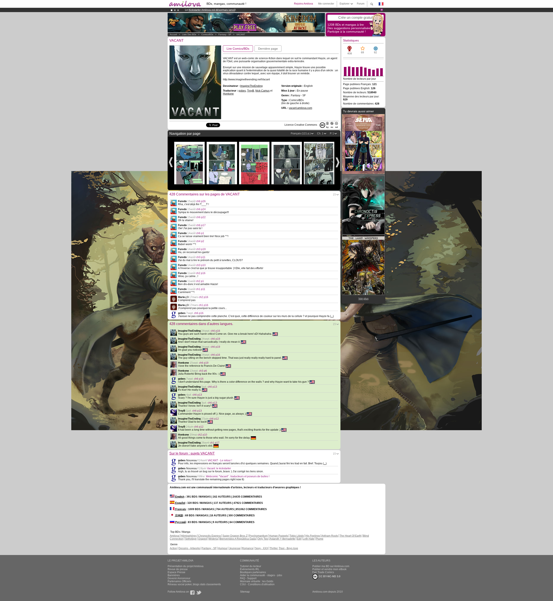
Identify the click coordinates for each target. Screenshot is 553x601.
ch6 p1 (200, 233)
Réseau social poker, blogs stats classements (194, 584)
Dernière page (268, 48)
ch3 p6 (203, 370)
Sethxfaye (191, 538)
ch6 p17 (201, 225)
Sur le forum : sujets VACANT (192, 453)
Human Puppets (278, 535)
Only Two (262, 538)
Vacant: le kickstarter (219, 468)
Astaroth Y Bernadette (282, 538)
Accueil (173, 34)
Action (173, 548)
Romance (247, 548)
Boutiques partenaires (253, 572)
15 (334, 194)
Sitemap (245, 591)
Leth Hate (308, 538)
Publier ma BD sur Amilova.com (330, 566)
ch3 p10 (201, 265)
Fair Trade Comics (323, 572)
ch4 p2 (200, 241)
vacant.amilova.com (300, 107)
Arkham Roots (329, 535)
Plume (319, 538)
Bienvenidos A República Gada (237, 538)
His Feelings (312, 535)
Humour (222, 548)
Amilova (174, 535)
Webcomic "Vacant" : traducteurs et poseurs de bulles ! (237, 476)
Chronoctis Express (209, 535)
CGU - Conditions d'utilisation (257, 584)
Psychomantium (258, 535)
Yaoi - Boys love (288, 548)
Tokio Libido (297, 535)
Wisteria (213, 538)
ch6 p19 (215, 338)
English (179, 496)
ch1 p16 (203, 305)
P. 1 (332, 133)
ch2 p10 (202, 434)
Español (180, 502)
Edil (299, 538)
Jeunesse (234, 548)
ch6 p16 (198, 313)
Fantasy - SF (224, 34)
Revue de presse (178, 569)
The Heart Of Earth (350, 535)
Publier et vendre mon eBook (329, 569)
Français (180, 509)
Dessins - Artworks (189, 548)
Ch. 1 (320, 133)
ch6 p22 (201, 217)
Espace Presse (176, 572)
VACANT (240, 34)
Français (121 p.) (301, 133)
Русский (180, 522)
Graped (202, 538)
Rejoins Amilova (303, 3)
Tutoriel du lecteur (250, 566)
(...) (332, 316)
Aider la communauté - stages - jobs (261, 575)
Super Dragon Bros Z (234, 535)
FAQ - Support (248, 578)
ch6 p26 (201, 201)
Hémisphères (189, 535)
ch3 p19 (201, 249)
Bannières (174, 575)
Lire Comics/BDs (238, 48)
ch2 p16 (200, 273)
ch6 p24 (201, 209)
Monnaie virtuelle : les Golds (256, 581)
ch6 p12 (214, 418)
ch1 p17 (214, 442)
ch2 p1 (200, 281)
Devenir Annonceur (179, 578)
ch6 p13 (212, 386)
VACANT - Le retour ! (220, 460)
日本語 (179, 515)
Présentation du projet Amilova (185, 566)
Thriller (274, 548)
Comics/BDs (207, 34)
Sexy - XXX (261, 548)
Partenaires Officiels (179, 581)
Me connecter (326, 3)
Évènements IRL (249, 569)
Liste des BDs (189, 34)
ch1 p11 (200, 289)
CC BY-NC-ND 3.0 (329, 576)
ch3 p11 (200, 257)
